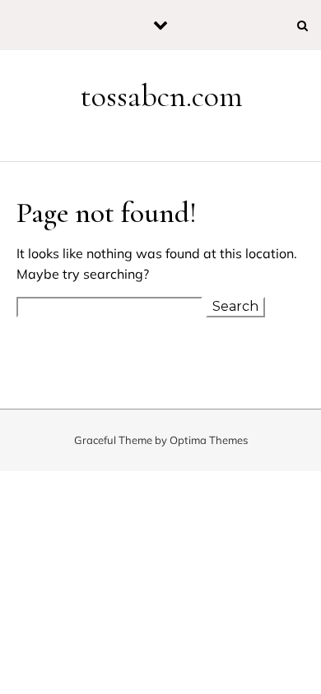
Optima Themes (209, 439)
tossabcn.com (162, 96)
